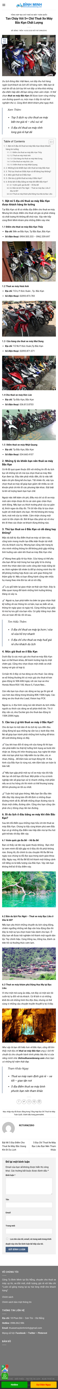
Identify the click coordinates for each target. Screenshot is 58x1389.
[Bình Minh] (29, 5)
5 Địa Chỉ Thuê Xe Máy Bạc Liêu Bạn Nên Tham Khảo (44, 1146)
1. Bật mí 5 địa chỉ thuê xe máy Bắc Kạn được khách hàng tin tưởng (28, 147)
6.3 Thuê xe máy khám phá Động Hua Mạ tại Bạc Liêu (31, 194)
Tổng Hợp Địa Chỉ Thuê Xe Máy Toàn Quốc (29, 15)
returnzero (41, 31)
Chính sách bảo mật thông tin (17, 1302)
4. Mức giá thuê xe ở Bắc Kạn (18, 175)
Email (8, 1212)
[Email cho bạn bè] (29, 1101)
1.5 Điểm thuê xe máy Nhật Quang (23, 165)
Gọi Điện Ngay (43, 1384)
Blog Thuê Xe (48, 1379)
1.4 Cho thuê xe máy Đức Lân (21, 161)
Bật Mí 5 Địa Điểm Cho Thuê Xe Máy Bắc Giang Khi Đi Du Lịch (14, 1146)
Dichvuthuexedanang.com (31, 1058)
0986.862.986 (17, 1323)
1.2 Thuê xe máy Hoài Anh (20, 155)
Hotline (14, 1384)
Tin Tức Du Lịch (33, 1379)
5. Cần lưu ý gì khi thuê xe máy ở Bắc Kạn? (24, 178)
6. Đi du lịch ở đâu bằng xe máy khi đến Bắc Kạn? (27, 182)
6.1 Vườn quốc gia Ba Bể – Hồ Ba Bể (24, 185)
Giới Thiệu (19, 1379)
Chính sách (7, 1297)
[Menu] (3, 4)
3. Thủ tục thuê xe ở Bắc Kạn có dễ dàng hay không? (28, 171)
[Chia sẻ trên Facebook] (19, 1101)
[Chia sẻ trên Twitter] (24, 1101)
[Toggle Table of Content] (50, 142)
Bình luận (10, 1175)
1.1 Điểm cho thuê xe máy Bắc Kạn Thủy (26, 152)
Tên (7, 1199)
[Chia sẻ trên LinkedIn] (39, 1101)
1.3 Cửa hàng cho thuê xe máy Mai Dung (26, 159)
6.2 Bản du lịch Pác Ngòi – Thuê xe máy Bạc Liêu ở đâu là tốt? (30, 189)
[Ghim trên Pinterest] (34, 1101)
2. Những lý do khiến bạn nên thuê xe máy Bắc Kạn (28, 168)
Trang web (10, 1226)
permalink (40, 1115)
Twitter (31, 1333)
